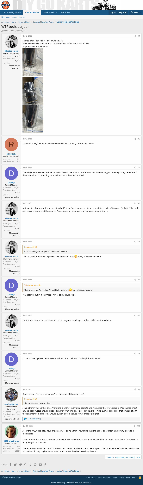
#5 (139, 241)
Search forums (18, 17)
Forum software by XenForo (71, 483)
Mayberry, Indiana (12, 197)
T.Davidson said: (31, 285)
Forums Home (32, 12)
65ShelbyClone (11, 440)
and (33, 419)
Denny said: (29, 247)
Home (134, 477)
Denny (11, 182)
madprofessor (11, 404)
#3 (139, 167)
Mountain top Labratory (14, 66)
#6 (139, 280)
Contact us (90, 477)
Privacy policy (118, 477)
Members (65, 12)
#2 (139, 139)
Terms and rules (103, 477)
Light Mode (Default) (12, 477)
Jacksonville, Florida (12, 419)
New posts (5, 17)
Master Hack (8, 30)
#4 (139, 203)
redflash (11, 153)
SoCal (17, 451)
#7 (139, 315)
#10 (138, 426)
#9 (139, 389)
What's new (48, 12)
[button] (57, 12)
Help (128, 477)
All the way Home (12, 12)
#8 (139, 353)
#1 (139, 36)
